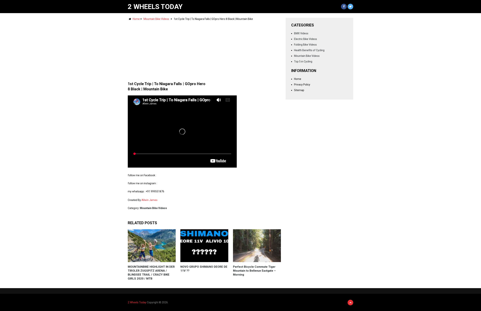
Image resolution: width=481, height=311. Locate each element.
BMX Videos (301, 33)
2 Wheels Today (155, 6)
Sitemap (299, 90)
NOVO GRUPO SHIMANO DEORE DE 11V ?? (203, 268)
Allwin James (149, 200)
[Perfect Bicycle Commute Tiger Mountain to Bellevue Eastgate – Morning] (257, 245)
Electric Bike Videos (305, 38)
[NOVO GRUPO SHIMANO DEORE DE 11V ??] (204, 245)
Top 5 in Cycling (303, 61)
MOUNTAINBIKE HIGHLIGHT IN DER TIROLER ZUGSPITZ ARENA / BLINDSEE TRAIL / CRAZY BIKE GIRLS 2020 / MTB (151, 272)
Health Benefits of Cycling (309, 50)
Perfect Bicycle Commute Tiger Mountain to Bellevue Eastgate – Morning (254, 270)
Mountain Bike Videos (156, 18)
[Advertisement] (204, 49)
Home (136, 18)
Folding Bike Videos (305, 44)
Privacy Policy (302, 84)
